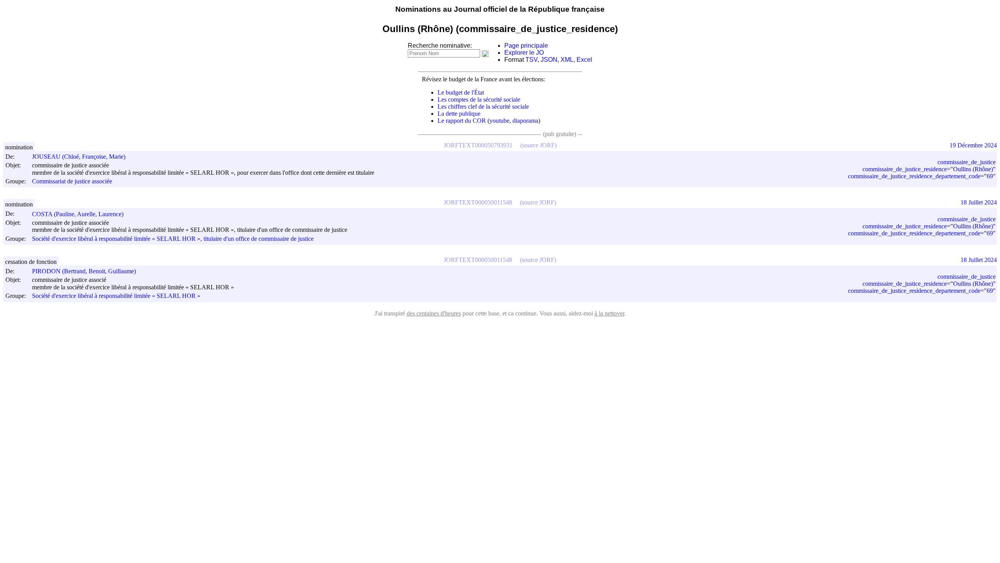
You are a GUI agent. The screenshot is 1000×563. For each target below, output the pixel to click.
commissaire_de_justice (967, 162)
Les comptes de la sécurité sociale (479, 99)
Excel (584, 59)
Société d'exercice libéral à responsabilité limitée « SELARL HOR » (116, 296)
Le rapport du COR (462, 120)
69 (990, 176)
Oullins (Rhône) (973, 169)
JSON (549, 59)
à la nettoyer (609, 313)
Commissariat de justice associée (72, 181)
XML (567, 59)
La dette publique (459, 113)
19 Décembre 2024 (973, 145)
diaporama (525, 120)
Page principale (526, 45)
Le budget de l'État (461, 92)
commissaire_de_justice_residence (904, 169)
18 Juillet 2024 (979, 202)
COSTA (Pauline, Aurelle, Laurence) (77, 214)
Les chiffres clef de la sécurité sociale (483, 106)
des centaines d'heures (434, 313)
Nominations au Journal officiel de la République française (500, 9)
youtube (499, 120)
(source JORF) (538, 145)
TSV (531, 59)
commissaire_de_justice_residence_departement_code (914, 176)
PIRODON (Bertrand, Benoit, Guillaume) (84, 271)
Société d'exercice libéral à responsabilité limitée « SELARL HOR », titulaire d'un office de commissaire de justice (173, 238)
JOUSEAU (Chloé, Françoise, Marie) (78, 156)
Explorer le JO (524, 52)
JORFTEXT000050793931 (478, 145)
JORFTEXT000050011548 (478, 202)
